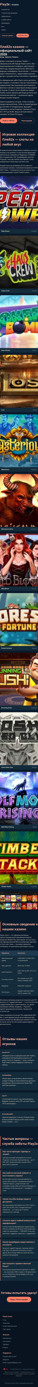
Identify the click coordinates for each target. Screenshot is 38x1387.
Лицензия (6, 1323)
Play (9, 4)
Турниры (6, 1344)
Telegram (6, 1360)
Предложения (6, 16)
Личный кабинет (7, 35)
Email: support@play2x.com (12, 1363)
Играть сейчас (8, 121)
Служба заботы (6, 20)
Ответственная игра (10, 1326)
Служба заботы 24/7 (10, 1356)
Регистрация (26, 121)
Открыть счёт (22, 35)
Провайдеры (5, 23)
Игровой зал (5, 9)
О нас (5, 1320)
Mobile (3, 30)
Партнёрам (7, 1329)
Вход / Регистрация (19, 1299)
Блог (2, 26)
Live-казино (7, 1341)
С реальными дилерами (9, 13)
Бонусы (5, 1347)
